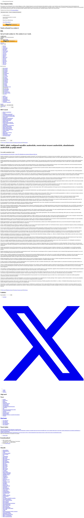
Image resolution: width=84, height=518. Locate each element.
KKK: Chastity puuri (6, 505)
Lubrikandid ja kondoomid (7, 114)
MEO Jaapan (5, 469)
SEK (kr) (4, 62)
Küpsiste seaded (6, 413)
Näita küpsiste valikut (4, 12)
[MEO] (2, 106)
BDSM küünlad (6, 496)
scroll (1, 445)
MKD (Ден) (5, 57)
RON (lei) (4, 60)
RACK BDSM (5, 454)
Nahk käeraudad (6, 487)
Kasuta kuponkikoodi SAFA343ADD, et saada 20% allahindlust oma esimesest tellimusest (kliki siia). (18, 154)
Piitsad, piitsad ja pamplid (7, 127)
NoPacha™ (5, 475)
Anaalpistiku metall (6, 481)
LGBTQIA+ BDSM (6, 453)
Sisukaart (4, 415)
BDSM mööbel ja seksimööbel (8, 125)
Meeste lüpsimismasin (7, 472)
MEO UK (4, 463)
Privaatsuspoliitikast (14, 10)
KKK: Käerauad (6, 501)
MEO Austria (5, 457)
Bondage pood (5, 121)
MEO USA (5, 467)
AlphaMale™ (5, 476)
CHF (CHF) (5, 52)
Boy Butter (5, 482)
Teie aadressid (5, 422)
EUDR (4, 510)
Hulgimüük (5, 101)
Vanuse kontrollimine (6, 512)
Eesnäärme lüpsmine (6, 492)
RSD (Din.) (5, 61)
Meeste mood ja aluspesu (7, 132)
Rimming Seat (5, 484)
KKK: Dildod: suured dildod (8, 508)
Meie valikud (5, 97)
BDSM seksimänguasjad (7, 128)
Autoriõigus (5, 407)
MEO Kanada (5, 468)
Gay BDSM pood (6, 493)
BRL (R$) (4, 50)
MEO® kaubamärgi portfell (8, 514)
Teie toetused (5, 421)
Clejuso (4, 494)
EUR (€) (4, 45)
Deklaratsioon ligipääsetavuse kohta (9, 409)
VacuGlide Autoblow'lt (7, 499)
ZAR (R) (4, 64)
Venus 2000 (5, 509)
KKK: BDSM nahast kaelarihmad (9, 503)
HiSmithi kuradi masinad (7, 119)
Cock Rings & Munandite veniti (8, 115)
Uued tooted (5, 98)
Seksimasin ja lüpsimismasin (8, 118)
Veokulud (4, 411)
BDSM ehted (5, 133)
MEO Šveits (5, 458)
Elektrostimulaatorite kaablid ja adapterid (10, 511)
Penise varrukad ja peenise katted (9, 116)
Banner (4, 401)
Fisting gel (5, 478)
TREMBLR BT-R (6, 474)
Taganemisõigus (6, 405)
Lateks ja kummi (6, 130)
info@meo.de (7, 443)
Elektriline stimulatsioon (7, 126)
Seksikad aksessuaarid (7, 134)
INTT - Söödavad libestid (7, 500)
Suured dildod (5, 471)
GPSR (4, 452)
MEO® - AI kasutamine (7, 515)
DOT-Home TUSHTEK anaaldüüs (9, 498)
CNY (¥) (4, 53)
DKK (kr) (4, 55)
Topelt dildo (5, 486)
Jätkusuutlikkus (5, 450)
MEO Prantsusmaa (6, 459)
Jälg (3, 408)
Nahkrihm (4, 131)
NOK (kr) (4, 58)
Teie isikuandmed (6, 423)
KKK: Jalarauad (6, 502)
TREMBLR (5, 483)
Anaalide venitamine (6, 495)
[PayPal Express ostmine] (11, 25)
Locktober (4, 470)
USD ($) (4, 46)
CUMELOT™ (5, 477)
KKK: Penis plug (6, 506)
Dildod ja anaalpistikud (7, 112)
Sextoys (4, 113)
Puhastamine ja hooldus (7, 513)
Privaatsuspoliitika (6, 412)
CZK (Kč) (5, 54)
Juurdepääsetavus (6, 451)
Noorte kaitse (5, 435)
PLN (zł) (4, 59)
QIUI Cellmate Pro (6, 488)
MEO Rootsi (5, 464)
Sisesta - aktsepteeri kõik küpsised (15, 12)
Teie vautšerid (5, 424)
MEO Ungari (5, 466)
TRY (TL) (4, 63)
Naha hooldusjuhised (6, 504)
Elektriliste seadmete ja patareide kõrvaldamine (11, 414)
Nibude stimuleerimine (7, 120)
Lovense (4, 497)
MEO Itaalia (5, 460)
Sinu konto (3, 418)
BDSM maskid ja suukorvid (8, 122)
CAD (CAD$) (5, 51)
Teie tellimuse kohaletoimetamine (9, 406)
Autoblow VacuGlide (6, 473)
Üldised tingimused (6, 403)
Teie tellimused (5, 420)
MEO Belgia (5, 465)
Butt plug (4, 480)
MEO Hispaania (6, 461)
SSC (3, 455)
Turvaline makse (6, 404)
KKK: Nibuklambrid (6, 507)
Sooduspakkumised (6, 100)
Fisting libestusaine (6, 479)
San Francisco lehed (6, 135)
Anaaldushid (5, 124)
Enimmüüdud (5, 99)
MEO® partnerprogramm (7, 516)
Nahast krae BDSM (6, 485)
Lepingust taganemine (7, 102)
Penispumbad (5, 117)
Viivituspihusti (5, 456)
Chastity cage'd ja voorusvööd (8, 123)
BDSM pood (5, 400)
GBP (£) (4, 56)
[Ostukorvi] (0, 13)
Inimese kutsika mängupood (8, 129)
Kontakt (1, 104)
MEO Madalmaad (6, 462)
